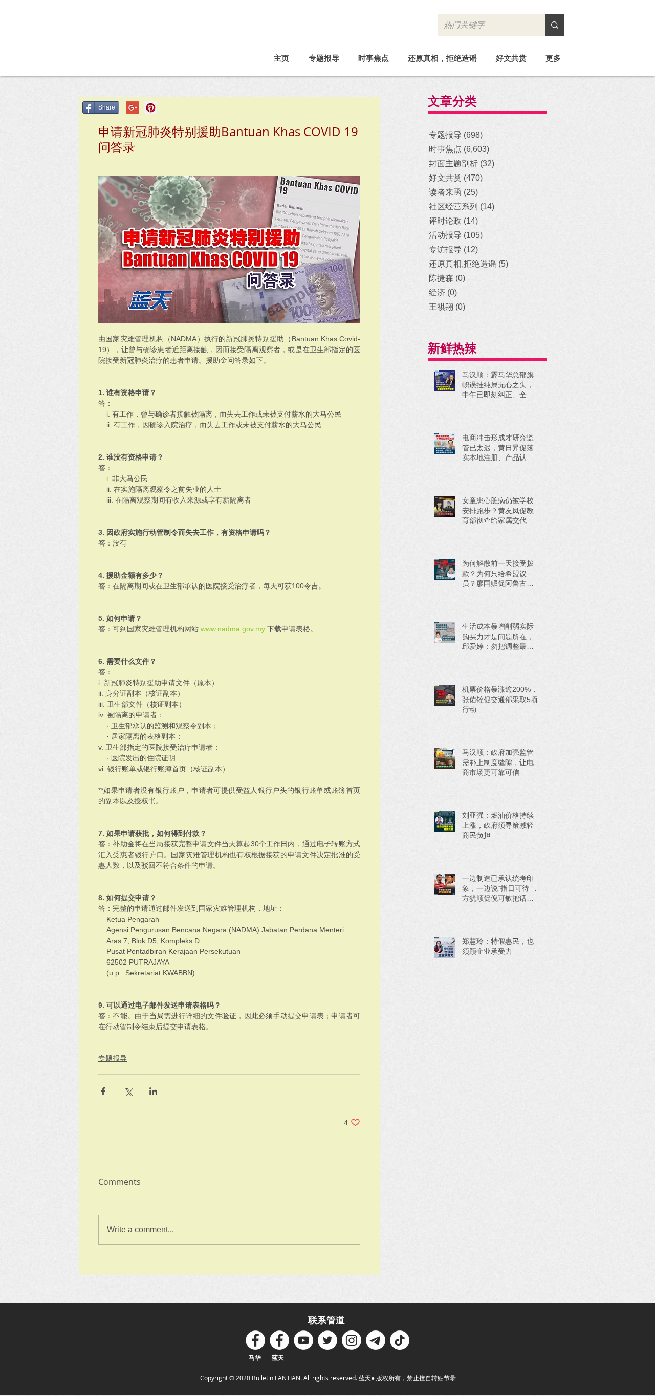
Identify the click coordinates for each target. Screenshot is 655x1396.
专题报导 (112, 1058)
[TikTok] (399, 1340)
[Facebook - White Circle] (255, 1340)
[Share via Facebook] (103, 1091)
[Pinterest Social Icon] (150, 107)
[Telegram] (375, 1340)
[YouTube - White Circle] (303, 1340)
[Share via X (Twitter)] (128, 1091)
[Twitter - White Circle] (327, 1340)
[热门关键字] (554, 25)
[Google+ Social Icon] (132, 107)
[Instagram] (351, 1340)
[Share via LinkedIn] (153, 1091)
